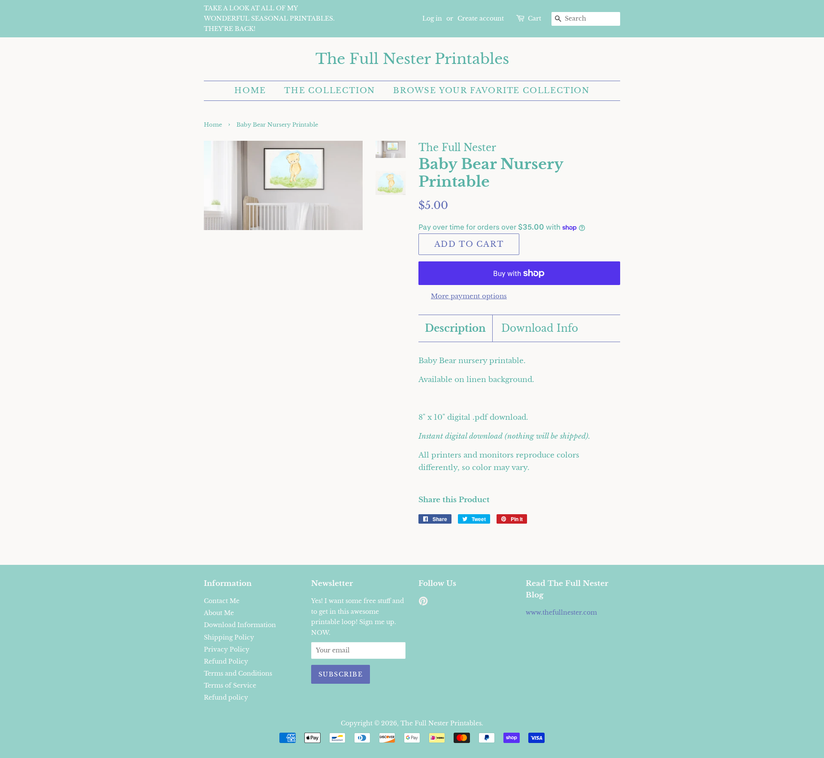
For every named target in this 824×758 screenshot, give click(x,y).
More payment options (469, 296)
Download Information (240, 625)
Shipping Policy (229, 637)
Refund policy (226, 697)
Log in (432, 18)
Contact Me (221, 601)
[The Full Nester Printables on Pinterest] (423, 602)
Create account (480, 18)
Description (455, 328)
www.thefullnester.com (561, 612)
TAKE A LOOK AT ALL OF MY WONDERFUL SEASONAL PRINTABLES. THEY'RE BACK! (269, 18)
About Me (219, 613)
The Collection (329, 90)
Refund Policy (226, 661)
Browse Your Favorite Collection (491, 90)
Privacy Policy (226, 649)
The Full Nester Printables (412, 59)
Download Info (539, 328)
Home (250, 90)
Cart (534, 18)
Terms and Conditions (238, 673)
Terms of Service (230, 685)
